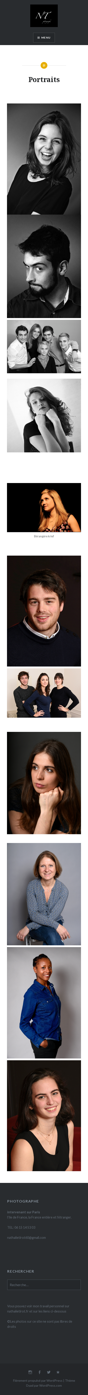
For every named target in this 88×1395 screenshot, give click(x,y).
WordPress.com (50, 1385)
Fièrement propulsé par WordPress (38, 1380)
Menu (46, 37)
